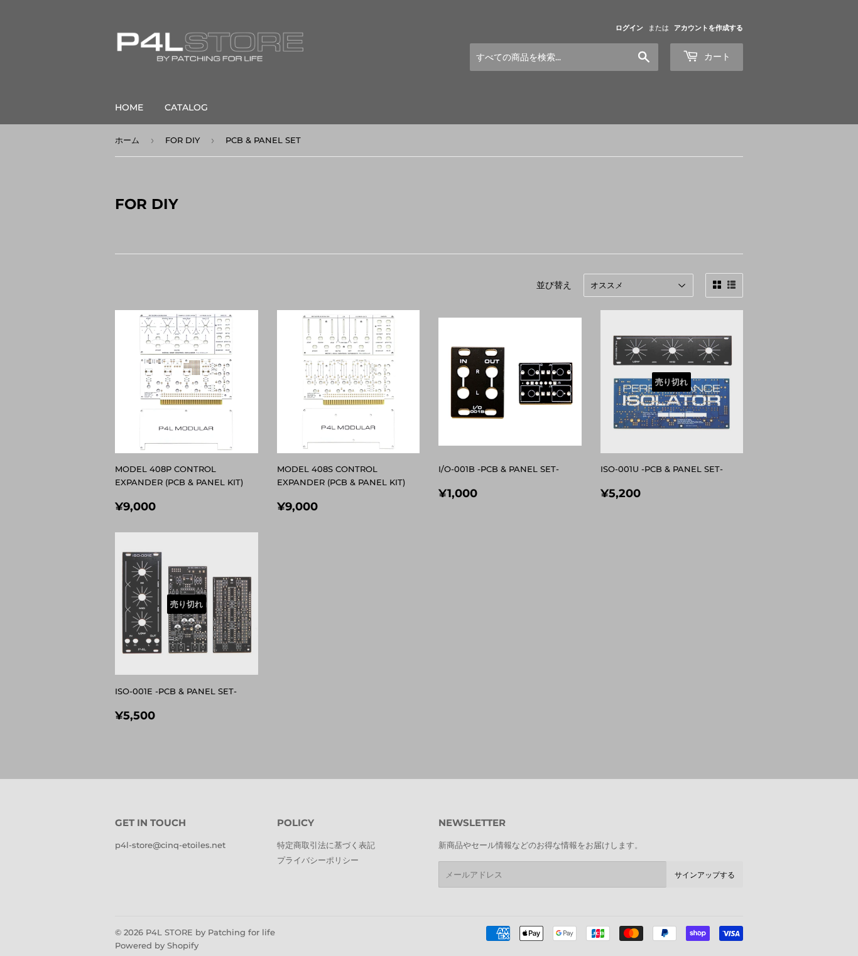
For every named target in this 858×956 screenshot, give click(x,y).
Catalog (186, 107)
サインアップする (705, 874)
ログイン (629, 27)
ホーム (127, 140)
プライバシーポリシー (318, 860)
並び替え (554, 285)
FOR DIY (182, 140)
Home (129, 107)
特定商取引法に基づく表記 (326, 845)
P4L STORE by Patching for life (210, 932)
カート (716, 56)
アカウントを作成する (708, 27)
